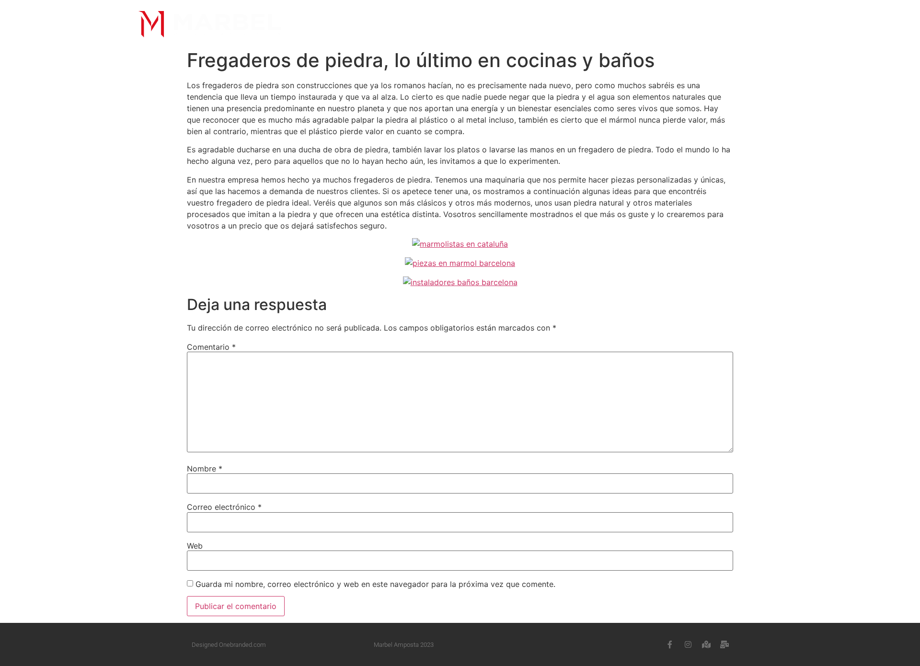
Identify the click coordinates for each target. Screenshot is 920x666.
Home (317, 24)
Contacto (675, 24)
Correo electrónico (224, 507)
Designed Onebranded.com (229, 644)
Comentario (211, 347)
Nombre (204, 468)
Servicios (438, 24)
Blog (629, 24)
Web (195, 546)
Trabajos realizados (517, 24)
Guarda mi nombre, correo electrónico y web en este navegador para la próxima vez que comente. (375, 584)
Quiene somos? (373, 24)
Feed (595, 24)
